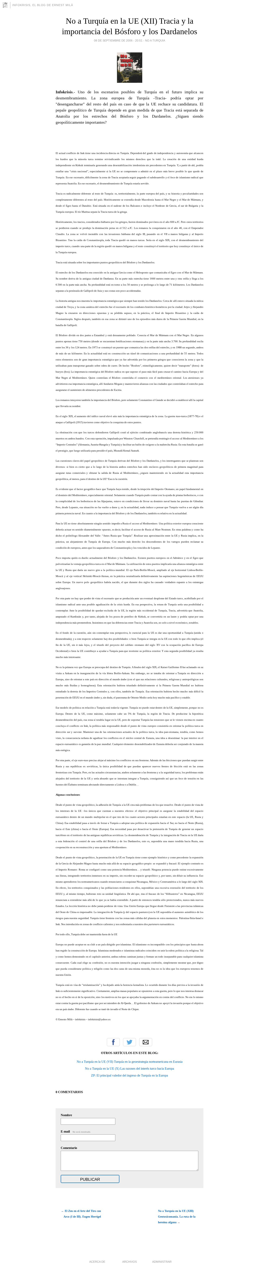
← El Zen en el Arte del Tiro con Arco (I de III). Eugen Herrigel (81, 1213)
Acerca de (97, 1261)
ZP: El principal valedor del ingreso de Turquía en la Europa (129, 1075)
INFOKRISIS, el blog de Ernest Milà (42, 5)
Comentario (69, 1148)
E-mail (76, 1131)
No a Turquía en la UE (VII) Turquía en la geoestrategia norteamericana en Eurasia (130, 1061)
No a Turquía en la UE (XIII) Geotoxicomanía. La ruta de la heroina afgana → (176, 1216)
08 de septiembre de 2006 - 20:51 (118, 40)
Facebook (113, 1042)
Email (145, 1042)
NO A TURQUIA (155, 40)
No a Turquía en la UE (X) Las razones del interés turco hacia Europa (129, 1068)
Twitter (129, 1042)
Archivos (129, 1261)
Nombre (66, 1115)
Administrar (162, 1261)
